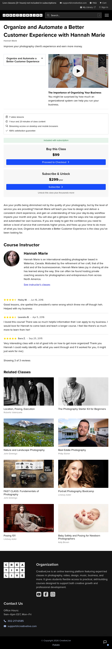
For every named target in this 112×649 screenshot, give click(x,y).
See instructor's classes (37, 284)
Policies (56, 644)
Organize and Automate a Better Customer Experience (22, 59)
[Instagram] (52, 594)
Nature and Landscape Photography (24, 450)
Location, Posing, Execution (19, 409)
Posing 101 (9, 535)
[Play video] (78, 71)
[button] (105, 642)
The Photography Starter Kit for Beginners (82, 409)
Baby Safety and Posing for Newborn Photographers (79, 537)
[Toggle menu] (106, 15)
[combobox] (73, 15)
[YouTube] (38, 594)
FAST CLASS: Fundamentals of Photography (21, 492)
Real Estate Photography (72, 450)
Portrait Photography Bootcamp (76, 491)
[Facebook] (45, 594)
